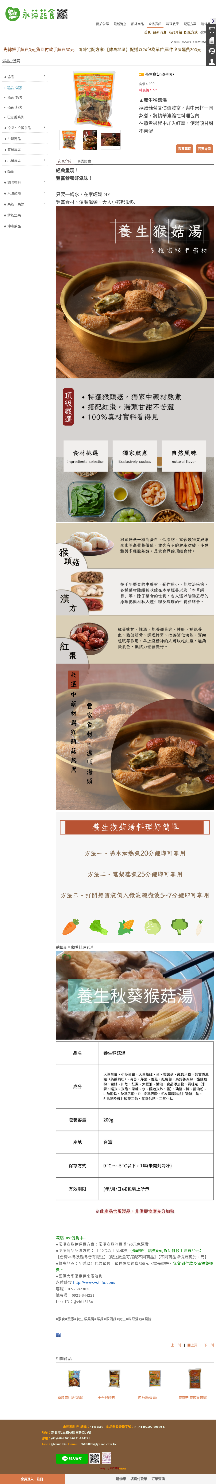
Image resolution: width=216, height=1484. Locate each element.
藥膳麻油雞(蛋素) (70, 1397)
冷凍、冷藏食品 (19, 127)
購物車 (121, 1478)
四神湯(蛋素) (147, 1397)
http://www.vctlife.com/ (94, 1282)
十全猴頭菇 (106, 1397)
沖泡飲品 (14, 226)
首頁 (176, 42)
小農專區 (14, 160)
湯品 (10, 77)
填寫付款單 (138, 1478)
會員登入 (27, 1479)
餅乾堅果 (14, 215)
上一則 (176, 1345)
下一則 (209, 1345)
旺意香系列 (15, 117)
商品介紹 (200, 42)
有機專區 (14, 149)
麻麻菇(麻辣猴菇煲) (192, 1397)
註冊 (40, 1479)
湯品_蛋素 (15, 87)
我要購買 (184, 149)
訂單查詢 (158, 1478)
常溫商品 (14, 138)
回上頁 (192, 1345)
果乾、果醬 (15, 204)
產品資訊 (186, 42)
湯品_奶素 (15, 97)
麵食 (10, 171)
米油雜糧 (14, 193)
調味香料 (14, 182)
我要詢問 (204, 149)
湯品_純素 (15, 107)
